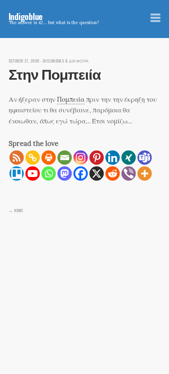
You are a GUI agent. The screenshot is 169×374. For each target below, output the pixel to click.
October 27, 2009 (24, 61)
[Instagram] (80, 157)
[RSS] (16, 157)
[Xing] (128, 157)
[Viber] (128, 173)
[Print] (48, 157)
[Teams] (144, 157)
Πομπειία (70, 99)
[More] (144, 173)
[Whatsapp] (48, 173)
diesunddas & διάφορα (66, 61)
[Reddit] (112, 173)
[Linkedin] (112, 157)
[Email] (64, 157)
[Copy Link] (32, 157)
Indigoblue (26, 16)
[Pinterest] (96, 157)
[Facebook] (80, 173)
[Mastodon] (64, 173)
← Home (16, 210)
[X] (96, 173)
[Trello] (16, 173)
